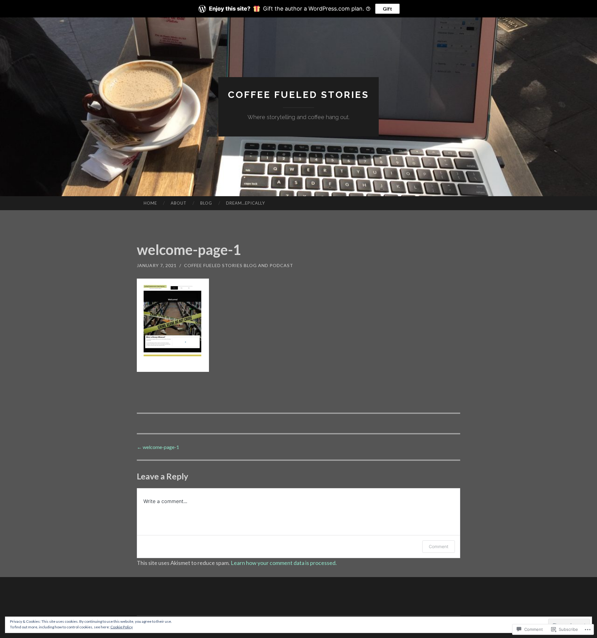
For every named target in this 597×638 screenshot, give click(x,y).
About (179, 203)
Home (150, 203)
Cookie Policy (121, 627)
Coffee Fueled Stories (298, 94)
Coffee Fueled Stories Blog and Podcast (238, 265)
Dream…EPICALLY (245, 203)
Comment (438, 546)
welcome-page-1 (158, 447)
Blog (206, 203)
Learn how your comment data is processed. (284, 562)
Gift (387, 9)
